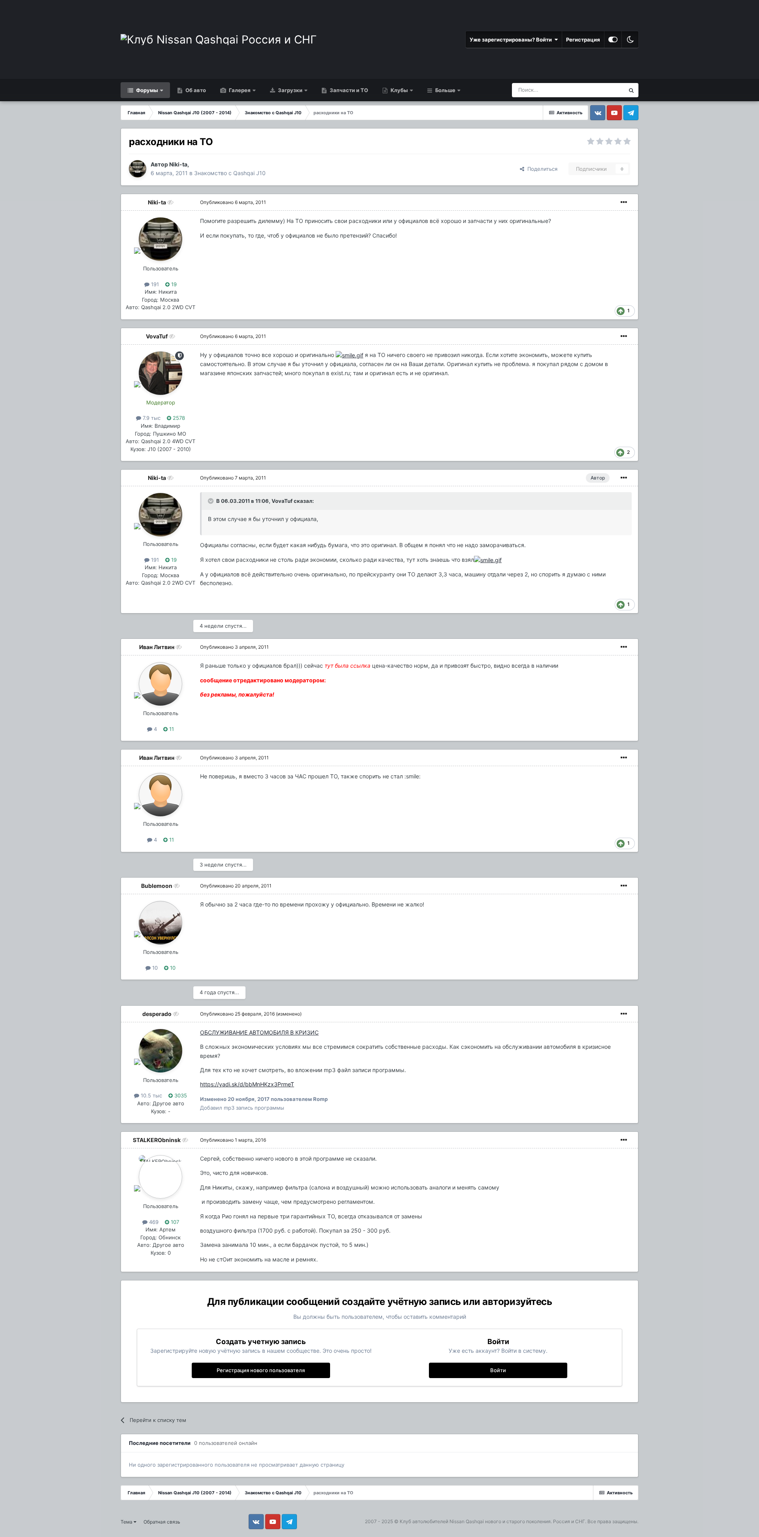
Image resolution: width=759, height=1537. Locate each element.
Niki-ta (178, 164)
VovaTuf (157, 336)
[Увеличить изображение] (349, 354)
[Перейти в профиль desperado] (160, 1051)
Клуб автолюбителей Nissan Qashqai (442, 1521)
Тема (127, 1522)
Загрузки (289, 90)
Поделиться (540, 169)
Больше (445, 90)
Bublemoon (156, 885)
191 (154, 284)
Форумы (146, 90)
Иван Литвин (156, 647)
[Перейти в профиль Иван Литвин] (160, 684)
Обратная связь (161, 1522)
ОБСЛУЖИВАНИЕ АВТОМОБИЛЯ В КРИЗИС (259, 1032)
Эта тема (603, 90)
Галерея (239, 90)
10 (154, 968)
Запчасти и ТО (348, 90)
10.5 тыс (150, 1095)
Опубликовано (233, 202)
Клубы (398, 90)
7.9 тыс (150, 418)
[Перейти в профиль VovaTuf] (160, 373)
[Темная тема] (630, 39)
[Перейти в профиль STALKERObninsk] (160, 1177)
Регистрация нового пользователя (261, 1370)
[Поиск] (631, 90)
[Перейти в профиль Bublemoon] (160, 922)
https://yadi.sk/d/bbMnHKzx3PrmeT (247, 1084)
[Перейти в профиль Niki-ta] (137, 168)
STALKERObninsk (157, 1140)
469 (153, 1222)
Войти (498, 1370)
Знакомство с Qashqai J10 (230, 173)
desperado (157, 1013)
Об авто (195, 90)
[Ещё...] (624, 202)
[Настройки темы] (612, 39)
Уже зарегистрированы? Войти (512, 39)
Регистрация (583, 39)
